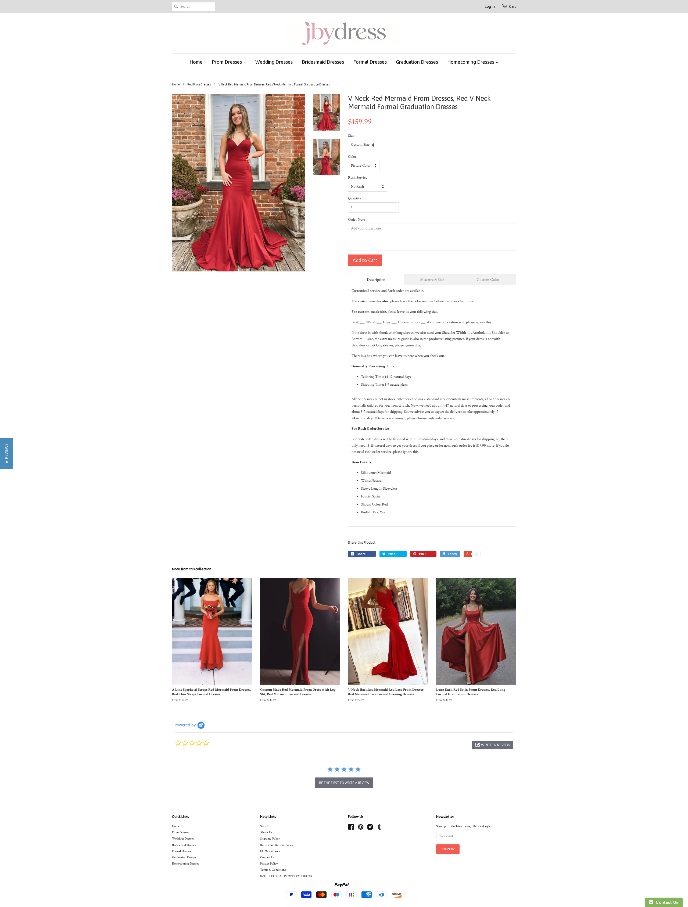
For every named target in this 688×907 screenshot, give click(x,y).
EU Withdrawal (270, 851)
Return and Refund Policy (276, 845)
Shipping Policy (270, 839)
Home (196, 61)
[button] (492, 745)
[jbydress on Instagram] (370, 828)
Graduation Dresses (417, 61)
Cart (512, 6)
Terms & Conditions (273, 870)
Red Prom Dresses (199, 84)
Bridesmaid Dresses (323, 61)
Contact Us (267, 857)
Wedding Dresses (274, 61)
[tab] (376, 279)
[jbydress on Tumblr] (379, 828)
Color (352, 156)
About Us (266, 832)
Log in (490, 6)
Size (351, 135)
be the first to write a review (344, 782)
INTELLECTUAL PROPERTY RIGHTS (286, 876)
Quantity (354, 198)
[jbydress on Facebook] (351, 828)
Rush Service (357, 177)
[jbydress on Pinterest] (361, 828)
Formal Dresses (370, 61)
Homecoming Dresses (471, 61)
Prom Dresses (227, 61)
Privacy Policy (269, 864)
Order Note (356, 219)
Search (264, 826)
